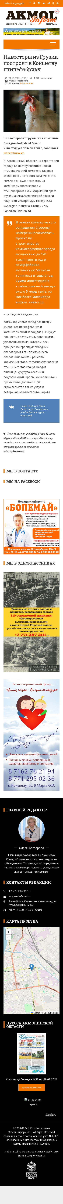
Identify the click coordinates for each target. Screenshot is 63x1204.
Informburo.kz (26, 83)
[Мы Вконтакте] (43, 3)
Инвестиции (31, 438)
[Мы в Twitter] (34, 3)
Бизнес (51, 433)
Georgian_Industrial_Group (30, 433)
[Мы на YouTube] (57, 3)
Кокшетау (47, 438)
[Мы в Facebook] (29, 3)
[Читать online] (31, 1053)
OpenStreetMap (51, 1012)
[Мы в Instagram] (39, 3)
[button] (31, 967)
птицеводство (47, 442)
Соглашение (32, 446)
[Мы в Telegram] (48, 3)
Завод (18, 438)
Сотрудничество (15, 451)
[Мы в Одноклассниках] (53, 3)
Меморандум (27, 442)
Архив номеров (31, 1087)
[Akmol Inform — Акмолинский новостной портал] (31, 17)
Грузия (8, 438)
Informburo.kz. (14, 153)
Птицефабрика (14, 446)
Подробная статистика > (51, 1115)
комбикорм (11, 442)
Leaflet (36, 1012)
